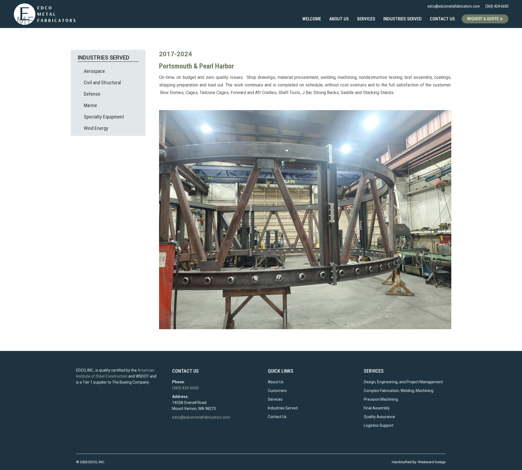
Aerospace (94, 71)
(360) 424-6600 (496, 6)
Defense (92, 94)
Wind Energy (96, 128)
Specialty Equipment (104, 117)
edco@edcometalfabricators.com (453, 6)
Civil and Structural (102, 82)
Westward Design (432, 462)
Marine (90, 105)
